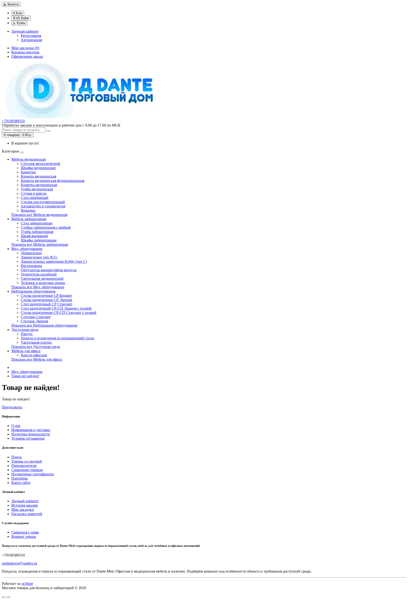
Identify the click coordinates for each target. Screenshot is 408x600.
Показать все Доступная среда (35, 347)
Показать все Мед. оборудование (37, 287)
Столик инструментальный (43, 202)
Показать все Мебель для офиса (36, 359)
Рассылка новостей (26, 514)
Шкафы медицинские (38, 168)
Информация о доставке (30, 430)
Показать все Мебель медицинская (39, 215)
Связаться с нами (25, 532)
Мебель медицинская (28, 159)
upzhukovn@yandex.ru (19, 563)
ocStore (27, 584)
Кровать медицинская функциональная (52, 181)
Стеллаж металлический (40, 164)
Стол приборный (34, 198)
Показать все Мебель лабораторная (39, 244)
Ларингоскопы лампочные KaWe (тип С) (54, 261)
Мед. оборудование (26, 249)
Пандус (27, 334)
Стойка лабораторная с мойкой (46, 227)
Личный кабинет (25, 501)
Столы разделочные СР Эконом (46, 300)
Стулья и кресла (34, 193)
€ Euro (17, 13)
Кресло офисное (34, 355)
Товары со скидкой (26, 461)
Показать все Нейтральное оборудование (44, 325)
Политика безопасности (30, 434)
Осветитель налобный (39, 274)
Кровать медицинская (38, 176)
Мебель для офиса (25, 351)
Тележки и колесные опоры (43, 283)
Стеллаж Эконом (34, 321)
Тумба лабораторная (37, 232)
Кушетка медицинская (39, 185)
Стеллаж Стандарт (36, 317)
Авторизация (31, 40)
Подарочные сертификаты (32, 474)
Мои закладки (22, 510)
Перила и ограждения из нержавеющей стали (57, 338)
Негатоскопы (31, 266)
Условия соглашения (27, 438)
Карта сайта (20, 483)
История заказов (24, 505)
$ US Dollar (21, 18)
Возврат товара (23, 536)
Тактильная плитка (36, 342)
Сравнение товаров (27, 470)
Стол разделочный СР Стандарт (46, 304)
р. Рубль (19, 23)
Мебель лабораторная (28, 219)
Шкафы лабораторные (39, 240)
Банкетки (28, 172)
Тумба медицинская (37, 189)
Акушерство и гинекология (43, 206)
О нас (16, 426)
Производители (24, 466)
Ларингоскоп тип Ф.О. (39, 257)
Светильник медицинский (42, 278)
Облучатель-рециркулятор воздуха (48, 270)
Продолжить (12, 407)
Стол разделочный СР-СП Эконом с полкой (56, 308)
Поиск (16, 457)
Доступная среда (24, 330)
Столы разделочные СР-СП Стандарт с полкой (58, 313)
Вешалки (28, 210)
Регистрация (31, 36)
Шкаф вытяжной (34, 236)
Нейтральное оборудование (33, 291)
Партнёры (19, 478)
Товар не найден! (25, 376)
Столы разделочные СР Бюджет (46, 295)
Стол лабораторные (36, 223)
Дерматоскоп (31, 253)
